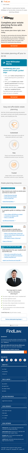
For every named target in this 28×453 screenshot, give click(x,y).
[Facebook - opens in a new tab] (2, 360)
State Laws (4, 413)
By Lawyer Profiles (6, 388)
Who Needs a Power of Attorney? (12, 238)
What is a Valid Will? (9, 217)
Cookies (20, 449)
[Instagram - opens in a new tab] (16, 360)
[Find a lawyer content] (25, 379)
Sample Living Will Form (10, 257)
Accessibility (4, 371)
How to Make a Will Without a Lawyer (13, 214)
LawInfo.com (5, 439)
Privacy (7, 449)
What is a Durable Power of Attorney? (13, 233)
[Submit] (25, 352)
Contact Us (4, 374)
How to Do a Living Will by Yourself (12, 254)
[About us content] (25, 364)
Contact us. (6, 342)
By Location (4, 383)
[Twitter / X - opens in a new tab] (11, 360)
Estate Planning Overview (10, 195)
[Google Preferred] (25, 360)
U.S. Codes (4, 417)
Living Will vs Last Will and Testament (13, 255)
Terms (2, 449)
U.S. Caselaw (5, 415)
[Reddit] (20, 360)
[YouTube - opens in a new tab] (7, 360)
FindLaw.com (5, 427)
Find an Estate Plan (9, 198)
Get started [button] (14, 46)
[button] (2, 1)
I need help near (11, 312)
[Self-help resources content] (25, 396)
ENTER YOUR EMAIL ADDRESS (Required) (10, 349)
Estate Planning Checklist (10, 197)
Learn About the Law (6, 410)
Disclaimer (14, 449)
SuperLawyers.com (6, 431)
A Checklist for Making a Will (11, 216)
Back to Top (14, 325)
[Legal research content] (25, 406)
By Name (4, 391)
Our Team (4, 369)
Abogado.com (5, 435)
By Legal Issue (5, 386)
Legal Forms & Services (7, 400)
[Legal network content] (25, 423)
